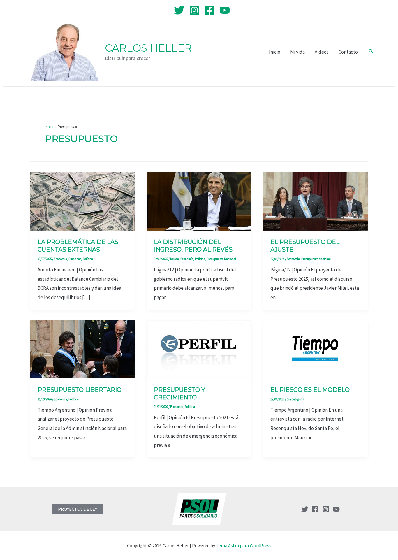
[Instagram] (194, 10)
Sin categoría (295, 399)
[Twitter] (179, 10)
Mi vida (297, 52)
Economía (60, 259)
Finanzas (74, 259)
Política (88, 259)
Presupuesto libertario (79, 389)
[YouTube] (224, 10)
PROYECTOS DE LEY (77, 509)
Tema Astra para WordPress (243, 545)
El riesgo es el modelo (310, 389)
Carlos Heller (148, 48)
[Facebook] (209, 10)
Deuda (174, 259)
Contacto (348, 52)
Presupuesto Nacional (221, 259)
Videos (322, 52)
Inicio (274, 52)
